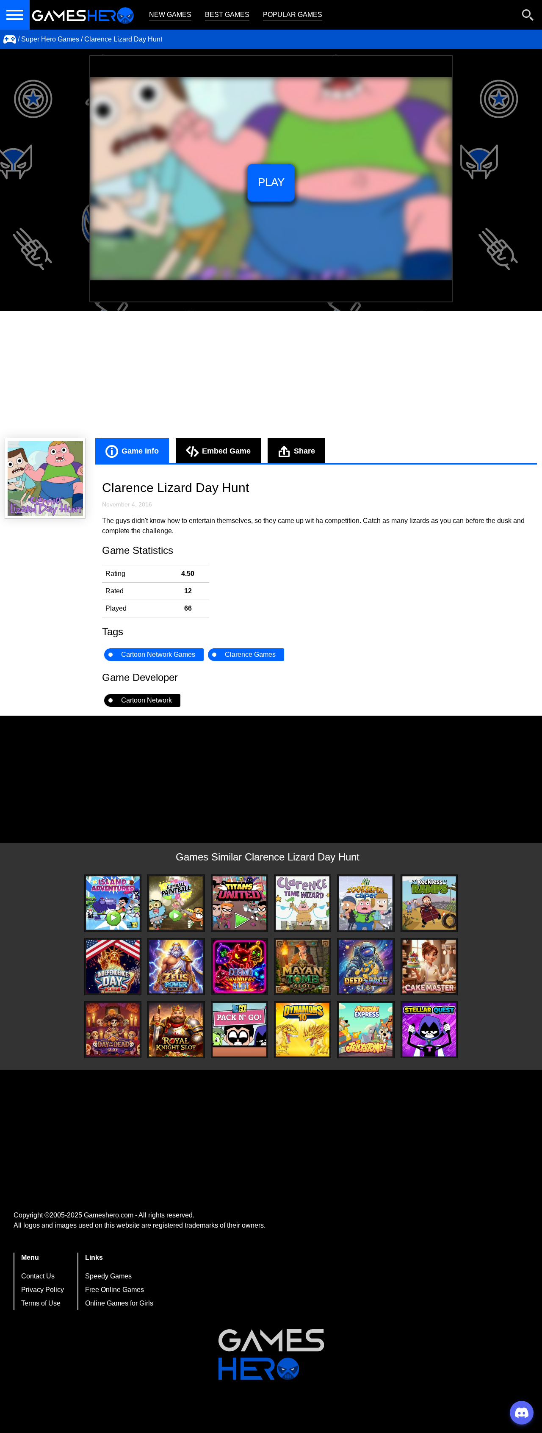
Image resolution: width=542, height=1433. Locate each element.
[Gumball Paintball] (176, 903)
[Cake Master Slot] (429, 966)
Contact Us (38, 1276)
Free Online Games (114, 1289)
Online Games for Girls (119, 1303)
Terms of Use (41, 1303)
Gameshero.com (108, 1215)
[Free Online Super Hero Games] (9, 39)
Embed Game (226, 451)
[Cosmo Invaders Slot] (239, 966)
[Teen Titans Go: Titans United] (239, 903)
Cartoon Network (146, 700)
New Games (170, 14)
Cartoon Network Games (158, 654)
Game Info (140, 451)
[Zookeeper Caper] (365, 903)
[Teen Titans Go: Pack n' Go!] (239, 1029)
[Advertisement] (271, 374)
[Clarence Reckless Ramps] (429, 903)
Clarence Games (250, 654)
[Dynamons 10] (302, 1029)
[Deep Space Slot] (365, 966)
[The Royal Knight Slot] (176, 1029)
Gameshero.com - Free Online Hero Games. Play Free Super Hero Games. (83, 15)
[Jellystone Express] (365, 1029)
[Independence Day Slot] (113, 966)
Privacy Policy (42, 1289)
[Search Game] (528, 16)
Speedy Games (108, 1276)
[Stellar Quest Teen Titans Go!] (429, 1029)
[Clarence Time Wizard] (302, 903)
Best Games (227, 14)
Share (304, 451)
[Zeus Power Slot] (176, 966)
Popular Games (292, 14)
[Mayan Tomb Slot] (302, 966)
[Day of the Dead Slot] (113, 1029)
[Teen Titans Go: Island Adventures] (113, 903)
